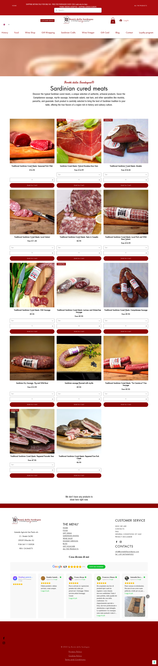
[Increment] (52, 180)
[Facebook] (3, 638)
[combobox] (79, 175)
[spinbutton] (32, 180)
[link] (112, 21)
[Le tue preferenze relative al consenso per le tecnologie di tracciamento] (154, 662)
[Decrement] (11, 180)
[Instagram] (3, 643)
